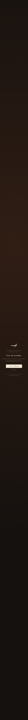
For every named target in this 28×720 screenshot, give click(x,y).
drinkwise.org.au (14, 375)
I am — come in (14, 366)
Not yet (14, 369)
